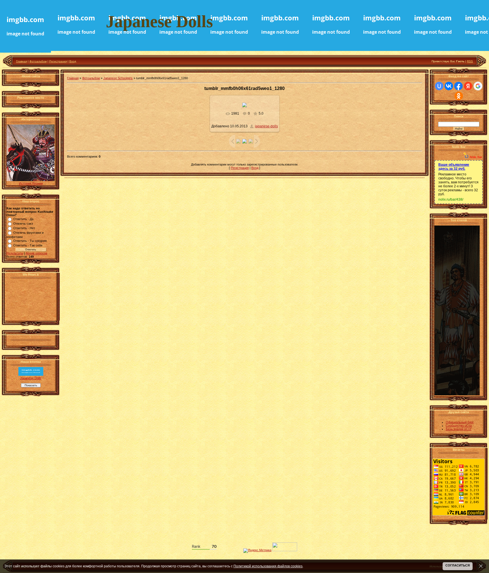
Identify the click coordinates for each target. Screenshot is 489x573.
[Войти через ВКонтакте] (449, 86)
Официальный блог (460, 422)
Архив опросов (36, 253)
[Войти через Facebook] (458, 86)
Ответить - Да (23, 219)
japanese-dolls (266, 126)
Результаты (15, 253)
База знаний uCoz (458, 429)
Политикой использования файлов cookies (268, 566)
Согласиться (457, 565)
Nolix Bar (476, 157)
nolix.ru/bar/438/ (450, 199)
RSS (470, 61)
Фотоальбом (38, 61)
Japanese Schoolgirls (118, 78)
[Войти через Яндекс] (468, 86)
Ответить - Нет (24, 228)
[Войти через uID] (439, 86)
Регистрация (58, 61)
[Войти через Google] (477, 86)
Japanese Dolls (30, 378)
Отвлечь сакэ (23, 223)
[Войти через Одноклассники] (458, 96)
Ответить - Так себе (27, 245)
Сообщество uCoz (459, 425)
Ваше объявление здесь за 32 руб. (453, 167)
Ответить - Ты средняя (30, 240)
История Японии (31, 183)
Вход (72, 61)
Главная (21, 61)
